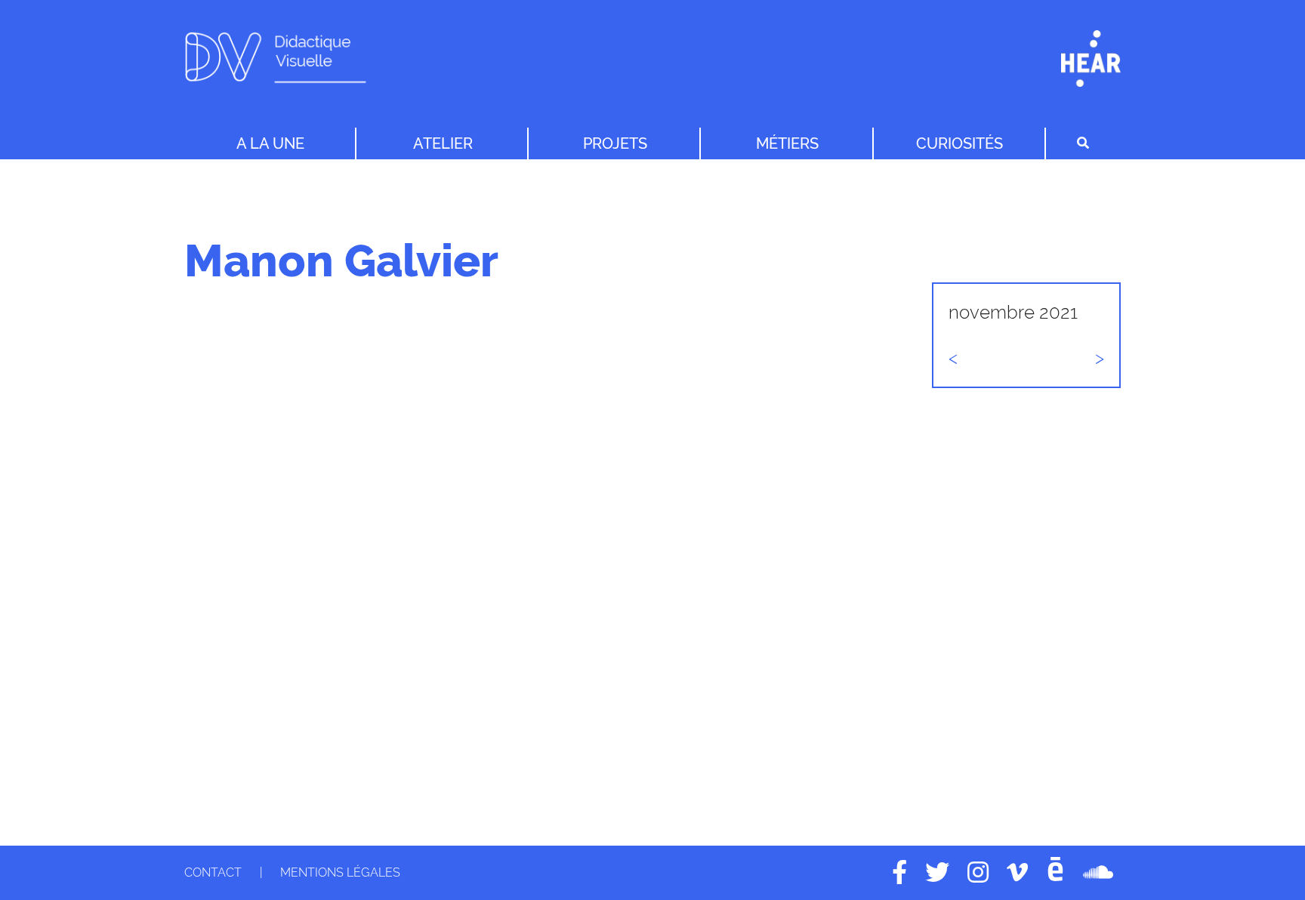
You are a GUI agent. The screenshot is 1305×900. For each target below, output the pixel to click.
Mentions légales (340, 872)
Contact (213, 872)
